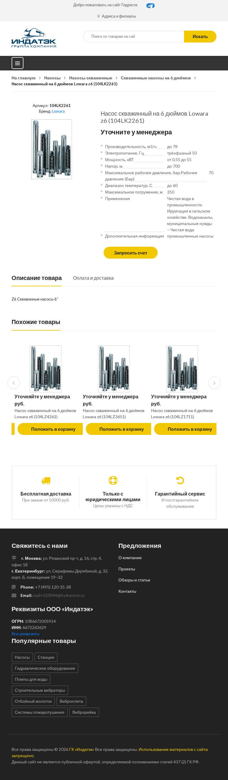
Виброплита (71, 701)
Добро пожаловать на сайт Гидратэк (105, 4)
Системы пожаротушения (39, 712)
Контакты (127, 591)
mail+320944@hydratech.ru (59, 595)
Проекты (126, 568)
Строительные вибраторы (40, 690)
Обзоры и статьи (134, 579)
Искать (200, 36)
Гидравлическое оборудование (45, 668)
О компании (130, 557)
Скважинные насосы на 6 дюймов (156, 77)
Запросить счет (130, 252)
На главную (24, 77)
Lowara (58, 111)
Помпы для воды (31, 679)
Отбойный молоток (33, 701)
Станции (46, 657)
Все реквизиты (25, 633)
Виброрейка (84, 712)
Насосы (52, 77)
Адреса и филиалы (118, 16)
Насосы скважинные (90, 77)
